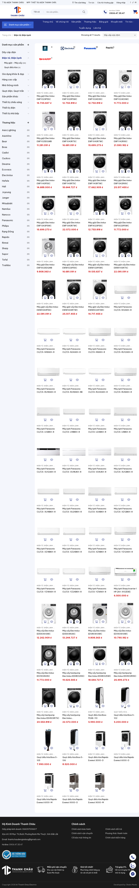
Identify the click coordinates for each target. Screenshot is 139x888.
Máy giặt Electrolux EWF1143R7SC (71, 182)
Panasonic (7, 220)
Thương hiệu (90, 22)
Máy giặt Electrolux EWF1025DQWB (46, 140)
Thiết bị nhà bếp (10, 113)
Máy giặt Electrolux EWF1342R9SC (123, 182)
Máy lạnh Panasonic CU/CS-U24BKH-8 (97, 430)
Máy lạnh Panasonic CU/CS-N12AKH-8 (123, 308)
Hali (4, 186)
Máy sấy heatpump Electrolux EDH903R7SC (48, 716)
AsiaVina (6, 136)
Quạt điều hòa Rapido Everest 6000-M (47, 801)
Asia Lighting (9, 130)
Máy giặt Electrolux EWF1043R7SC (71, 140)
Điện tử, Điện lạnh (12, 58)
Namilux (6, 209)
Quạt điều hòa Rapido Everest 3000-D (98, 759)
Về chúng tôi (62, 22)
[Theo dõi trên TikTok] (133, 3)
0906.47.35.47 (16, 844)
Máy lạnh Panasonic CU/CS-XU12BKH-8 (123, 470)
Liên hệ (97, 28)
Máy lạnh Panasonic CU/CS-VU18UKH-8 (71, 470)
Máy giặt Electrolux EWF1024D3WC (123, 97)
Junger (5, 197)
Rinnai (5, 242)
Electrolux (7, 175)
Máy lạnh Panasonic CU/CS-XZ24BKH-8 (72, 550)
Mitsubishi (7, 203)
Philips (5, 226)
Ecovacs (6, 169)
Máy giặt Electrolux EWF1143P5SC (46, 182)
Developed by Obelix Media (125, 885)
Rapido (5, 237)
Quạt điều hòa (11, 67)
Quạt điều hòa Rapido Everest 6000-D (124, 759)
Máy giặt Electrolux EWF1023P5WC (71, 97)
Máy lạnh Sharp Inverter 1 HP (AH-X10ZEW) (125, 590)
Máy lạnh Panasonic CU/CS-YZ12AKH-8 (123, 550)
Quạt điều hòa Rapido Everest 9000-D (72, 801)
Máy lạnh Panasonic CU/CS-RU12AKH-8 (123, 350)
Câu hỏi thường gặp (105, 2)
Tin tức (91, 2)
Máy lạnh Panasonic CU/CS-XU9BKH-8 (97, 510)
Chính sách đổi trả (113, 829)
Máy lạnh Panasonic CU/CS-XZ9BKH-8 (97, 550)
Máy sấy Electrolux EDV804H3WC (96, 632)
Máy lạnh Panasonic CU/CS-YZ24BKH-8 (72, 590)
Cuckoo (6, 158)
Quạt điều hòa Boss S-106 (72, 759)
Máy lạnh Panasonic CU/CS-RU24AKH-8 (98, 390)
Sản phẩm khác (10, 96)
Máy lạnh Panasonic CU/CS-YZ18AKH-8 (46, 590)
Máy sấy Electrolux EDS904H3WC (45, 632)
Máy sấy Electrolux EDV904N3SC (45, 674)
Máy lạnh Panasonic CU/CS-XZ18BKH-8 (46, 550)
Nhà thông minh (10, 85)
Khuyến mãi (117, 22)
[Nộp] (84, 11)
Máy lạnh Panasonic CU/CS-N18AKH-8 (46, 350)
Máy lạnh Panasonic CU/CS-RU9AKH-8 (123, 390)
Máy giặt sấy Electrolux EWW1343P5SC (47, 308)
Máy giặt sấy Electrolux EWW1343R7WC (73, 308)
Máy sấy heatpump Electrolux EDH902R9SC (125, 674)
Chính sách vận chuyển (82, 833)
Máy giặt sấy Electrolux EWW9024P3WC (99, 308)
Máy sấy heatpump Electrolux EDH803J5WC (99, 674)
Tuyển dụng (85, 28)
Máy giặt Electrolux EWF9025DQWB (46, 266)
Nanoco (6, 214)
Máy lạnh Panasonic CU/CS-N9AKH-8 (97, 350)
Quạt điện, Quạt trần (13, 91)
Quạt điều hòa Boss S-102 (124, 716)
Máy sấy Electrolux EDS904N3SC (71, 632)
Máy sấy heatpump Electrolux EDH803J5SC (73, 674)
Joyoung (6, 192)
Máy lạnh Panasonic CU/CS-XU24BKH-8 (72, 510)
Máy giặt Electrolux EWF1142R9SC (123, 140)
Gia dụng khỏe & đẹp (13, 74)
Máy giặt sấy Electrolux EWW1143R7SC (124, 266)
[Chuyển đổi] (28, 52)
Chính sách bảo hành (81, 829)
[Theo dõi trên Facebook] (130, 3)
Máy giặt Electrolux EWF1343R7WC (71, 224)
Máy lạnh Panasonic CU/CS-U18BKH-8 (71, 430)
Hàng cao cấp (9, 79)
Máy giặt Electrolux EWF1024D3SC (97, 97)
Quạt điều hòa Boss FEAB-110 (97, 716)
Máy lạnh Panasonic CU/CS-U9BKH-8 (123, 430)
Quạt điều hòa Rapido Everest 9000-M (98, 801)
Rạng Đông (8, 231)
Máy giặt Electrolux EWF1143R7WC (97, 182)
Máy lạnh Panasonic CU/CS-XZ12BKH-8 (123, 510)
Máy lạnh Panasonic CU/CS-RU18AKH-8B (72, 390)
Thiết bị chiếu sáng (12, 102)
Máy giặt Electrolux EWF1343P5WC (46, 224)
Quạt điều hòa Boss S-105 (47, 759)
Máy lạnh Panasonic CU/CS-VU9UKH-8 (97, 470)
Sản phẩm (76, 22)
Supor (5, 254)
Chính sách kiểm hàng (115, 837)
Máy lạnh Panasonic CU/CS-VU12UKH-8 (46, 470)
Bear (4, 141)
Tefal (5, 259)
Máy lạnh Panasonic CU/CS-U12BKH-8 (46, 430)
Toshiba (6, 265)
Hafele (5, 180)
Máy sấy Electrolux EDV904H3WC (122, 632)
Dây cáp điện (9, 52)
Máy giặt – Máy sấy (13, 63)
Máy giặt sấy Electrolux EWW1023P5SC (73, 266)
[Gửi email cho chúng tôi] (135, 3)
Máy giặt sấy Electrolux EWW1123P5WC (99, 266)
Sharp (5, 248)
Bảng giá (103, 22)
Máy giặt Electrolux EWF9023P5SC (97, 224)
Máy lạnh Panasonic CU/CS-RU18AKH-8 (46, 390)
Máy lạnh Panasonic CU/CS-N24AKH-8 (71, 350)
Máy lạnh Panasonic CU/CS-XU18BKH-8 (46, 510)
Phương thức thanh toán (116, 833)
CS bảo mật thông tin (81, 837)
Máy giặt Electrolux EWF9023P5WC (123, 224)
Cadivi (5, 152)
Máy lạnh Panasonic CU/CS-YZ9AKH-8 (97, 590)
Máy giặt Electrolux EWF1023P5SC (46, 97)
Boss (4, 147)
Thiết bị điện (8, 107)
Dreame (6, 164)
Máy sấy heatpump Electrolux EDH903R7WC (71, 717)
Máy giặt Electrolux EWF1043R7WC (97, 140)
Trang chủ (48, 22)
